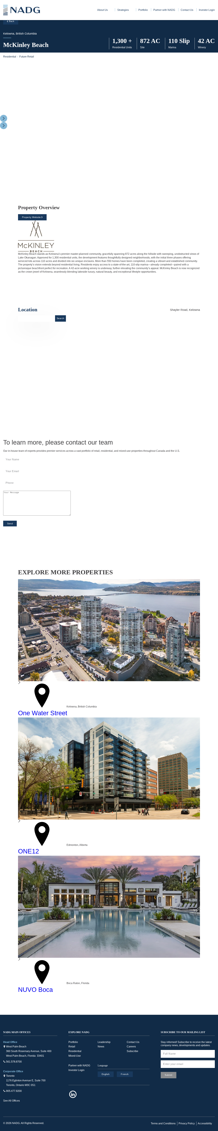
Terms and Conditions (163, 1123)
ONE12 (28, 851)
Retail (71, 1046)
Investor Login (207, 10)
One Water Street (42, 713)
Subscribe (132, 1051)
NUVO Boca (35, 989)
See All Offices (11, 1100)
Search (60, 318)
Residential (74, 1051)
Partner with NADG (164, 10)
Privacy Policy (187, 1123)
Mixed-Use (74, 1055)
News (101, 1046)
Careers (131, 1046)
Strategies (123, 10)
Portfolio (143, 10)
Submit (168, 1075)
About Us (102, 10)
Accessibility (205, 1123)
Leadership (104, 1042)
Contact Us (187, 10)
